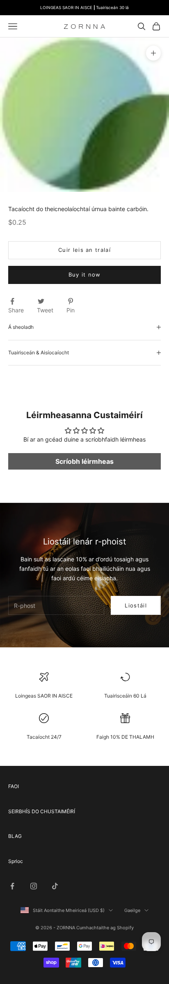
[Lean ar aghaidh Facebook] (12, 886)
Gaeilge (132, 910)
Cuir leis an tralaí (84, 250)
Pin (70, 310)
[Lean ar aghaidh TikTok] (55, 886)
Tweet (45, 310)
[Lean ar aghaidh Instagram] (34, 886)
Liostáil (135, 605)
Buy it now (85, 274)
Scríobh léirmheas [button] (84, 461)
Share (16, 310)
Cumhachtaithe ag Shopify (105, 927)
